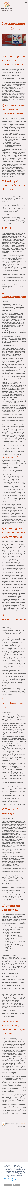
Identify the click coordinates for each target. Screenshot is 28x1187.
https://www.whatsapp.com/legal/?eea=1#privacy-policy (11, 456)
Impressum (7, 1181)
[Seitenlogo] (7, 6)
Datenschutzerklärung (10, 1179)
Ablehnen (16, 1185)
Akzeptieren (7, 1185)
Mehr (13, 1181)
